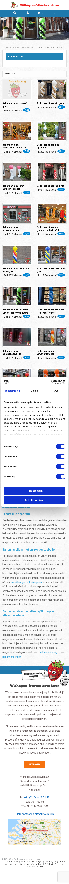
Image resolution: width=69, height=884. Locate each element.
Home (9, 47)
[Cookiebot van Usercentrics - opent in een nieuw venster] (51, 382)
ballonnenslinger (11, 656)
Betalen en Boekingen (32, 862)
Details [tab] (35, 390)
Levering (49, 862)
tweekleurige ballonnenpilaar (26, 582)
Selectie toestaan (34, 500)
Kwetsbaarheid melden (31, 864)
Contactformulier (34, 867)
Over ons (34, 764)
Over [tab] (56, 390)
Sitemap (59, 864)
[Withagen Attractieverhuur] (34, 5)
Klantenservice (11, 862)
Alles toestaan (35, 490)
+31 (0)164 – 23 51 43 (36, 797)
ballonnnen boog (48, 652)
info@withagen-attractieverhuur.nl (35, 814)
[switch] (60, 456)
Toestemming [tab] (12, 390)
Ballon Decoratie (26, 47)
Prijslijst (49, 864)
